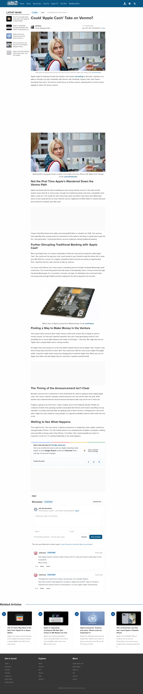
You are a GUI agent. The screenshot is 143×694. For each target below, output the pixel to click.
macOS (75, 676)
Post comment (96, 537)
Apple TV (54, 3)
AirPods (41, 679)
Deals (29, 3)
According (79, 76)
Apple (34, 496)
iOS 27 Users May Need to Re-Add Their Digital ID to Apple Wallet (19, 630)
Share (48, 566)
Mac (40, 670)
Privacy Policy (9, 682)
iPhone (41, 673)
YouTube (7, 670)
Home (35, 12)
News (22, 3)
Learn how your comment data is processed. (77, 544)
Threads (7, 673)
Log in (77, 511)
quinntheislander (96, 72)
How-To (46, 3)
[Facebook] (99, 462)
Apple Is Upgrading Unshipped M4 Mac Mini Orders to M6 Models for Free (55, 630)
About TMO (8, 679)
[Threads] (94, 462)
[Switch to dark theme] (129, 3)
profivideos (89, 323)
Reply (42, 566)
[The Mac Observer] (12, 3)
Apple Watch (77, 667)
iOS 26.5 (63, 3)
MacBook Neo (74, 3)
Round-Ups (37, 3)
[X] (88, 462)
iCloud (75, 679)
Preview (84, 537)
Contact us (8, 676)
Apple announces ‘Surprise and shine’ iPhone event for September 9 (91, 630)
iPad (40, 676)
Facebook (8, 667)
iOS (74, 673)
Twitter (7, 663)
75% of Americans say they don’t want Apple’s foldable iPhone (127, 630)
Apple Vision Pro (78, 663)
